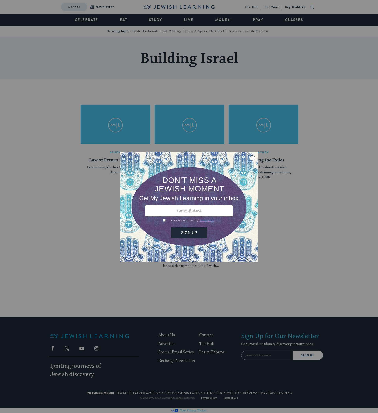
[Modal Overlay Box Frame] (189, 207)
